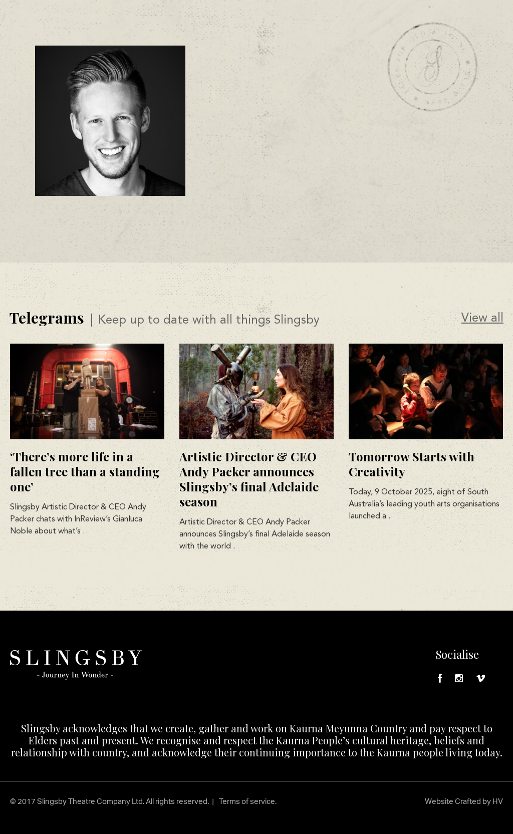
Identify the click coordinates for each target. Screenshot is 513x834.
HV (497, 801)
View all (482, 319)
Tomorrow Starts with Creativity (411, 463)
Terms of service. (248, 801)
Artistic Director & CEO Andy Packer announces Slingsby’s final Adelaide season (249, 478)
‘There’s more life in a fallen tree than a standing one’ (85, 471)
